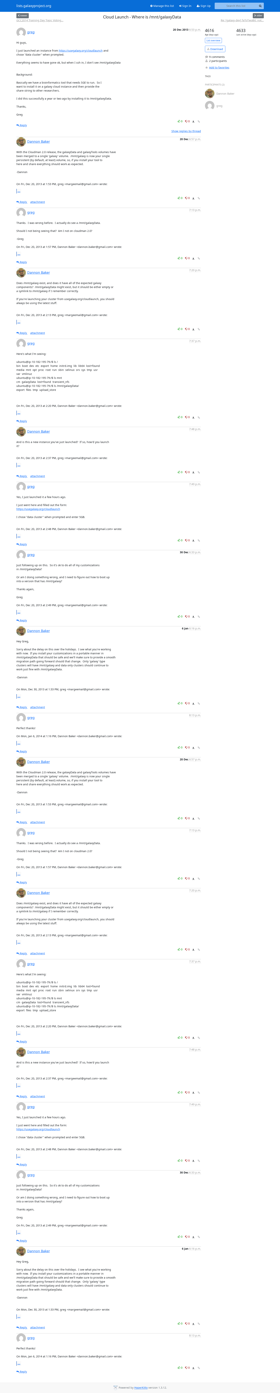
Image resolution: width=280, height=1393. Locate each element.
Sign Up (205, 6)
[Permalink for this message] (199, 121)
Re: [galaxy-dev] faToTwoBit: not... (242, 20)
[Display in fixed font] (193, 121)
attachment (37, 202)
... (19, 191)
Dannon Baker (38, 141)
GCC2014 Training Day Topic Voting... (39, 20)
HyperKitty (141, 1388)
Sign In (186, 6)
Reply (23, 125)
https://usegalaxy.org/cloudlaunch (81, 50)
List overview (213, 40)
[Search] (260, 6)
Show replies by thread (186, 131)
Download (216, 49)
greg (31, 32)
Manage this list (163, 6)
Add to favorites (219, 67)
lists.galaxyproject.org (33, 6)
